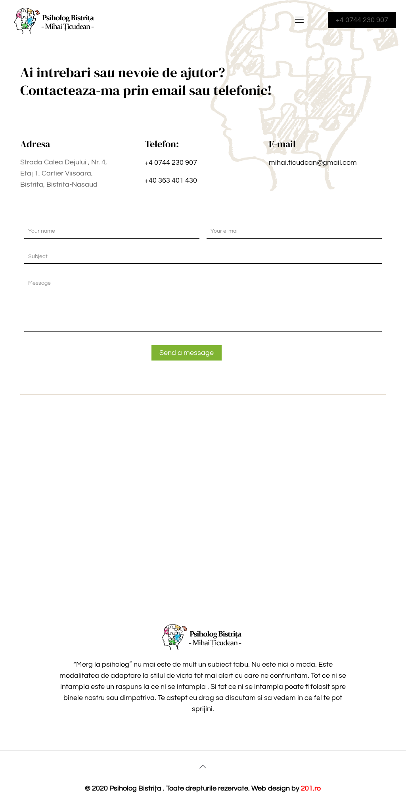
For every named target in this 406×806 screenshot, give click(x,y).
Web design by (276, 788)
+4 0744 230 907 (362, 20)
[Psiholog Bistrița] (55, 20)
